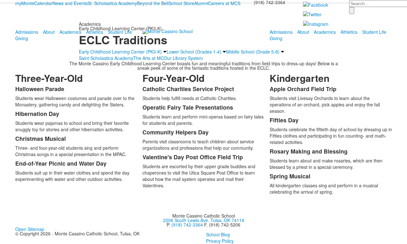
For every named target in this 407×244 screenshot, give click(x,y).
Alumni (201, 3)
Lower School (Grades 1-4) (194, 51)
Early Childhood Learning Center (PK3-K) (120, 51)
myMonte (24, 3)
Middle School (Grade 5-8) (252, 51)
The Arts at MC (148, 58)
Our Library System (183, 58)
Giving (21, 38)
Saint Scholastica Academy (106, 58)
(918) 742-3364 (187, 224)
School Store (181, 3)
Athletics (94, 32)
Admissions (26, 32)
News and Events (69, 3)
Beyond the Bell (153, 3)
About (49, 32)
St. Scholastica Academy (112, 3)
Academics (70, 32)
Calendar (43, 3)
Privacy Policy (220, 241)
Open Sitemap (29, 229)
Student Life (120, 32)
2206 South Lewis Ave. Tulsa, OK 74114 (203, 220)
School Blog (218, 234)
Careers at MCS (224, 3)
